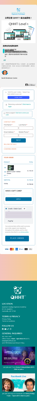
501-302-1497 (7, 336)
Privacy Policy (6, 318)
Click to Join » (19, 369)
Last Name (23, 125)
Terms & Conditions (8, 321)
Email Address (9, 132)
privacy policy (24, 232)
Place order (17, 238)
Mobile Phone (24, 132)
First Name (8, 125)
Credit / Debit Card (15, 209)
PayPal (10, 221)
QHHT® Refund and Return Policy (13, 343)
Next (18, 140)
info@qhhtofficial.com (9, 341)
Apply (18, 199)
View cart (18, 97)
